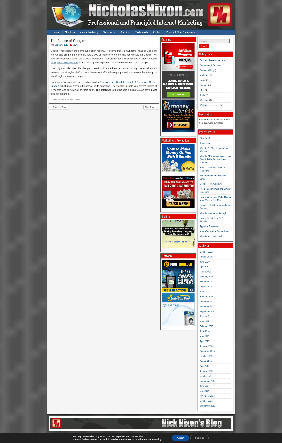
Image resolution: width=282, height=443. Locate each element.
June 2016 (205, 331)
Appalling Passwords (209, 226)
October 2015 (206, 356)
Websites (204, 100)
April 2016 (204, 341)
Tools (202, 95)
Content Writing (207, 70)
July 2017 (204, 316)
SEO (202, 90)
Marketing (204, 75)
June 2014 (205, 386)
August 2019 (206, 257)
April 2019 (204, 266)
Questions (125, 32)
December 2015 (207, 351)
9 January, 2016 (60, 45)
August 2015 (206, 361)
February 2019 (206, 276)
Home (56, 32)
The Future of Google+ (68, 40)
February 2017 (206, 326)
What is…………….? (209, 105)
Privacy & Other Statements (180, 32)
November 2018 (207, 281)
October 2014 (206, 376)
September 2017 (207, 311)
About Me (70, 32)
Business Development (211, 60)
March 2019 (205, 272)
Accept (180, 437)
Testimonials (141, 32)
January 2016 (206, 346)
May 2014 (204, 391)
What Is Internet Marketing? (213, 213)
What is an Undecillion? (211, 236)
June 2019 (205, 262)
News (75, 45)
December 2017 (207, 301)
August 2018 (206, 286)
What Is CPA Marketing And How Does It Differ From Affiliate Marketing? (215, 159)
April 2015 (204, 366)
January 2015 (206, 371)
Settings (199, 437)
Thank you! (205, 143)
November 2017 (207, 306)
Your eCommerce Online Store (214, 231)
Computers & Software (210, 65)
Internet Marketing (89, 32)
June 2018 (205, 291)
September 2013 (207, 406)
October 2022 (206, 252)
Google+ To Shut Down (211, 184)
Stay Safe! (205, 138)
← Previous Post (58, 107)
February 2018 (206, 296)
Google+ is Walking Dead (64, 62)
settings (158, 439)
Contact (157, 32)
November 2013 (207, 396)
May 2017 (204, 321)
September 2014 (207, 381)
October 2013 (206, 401)
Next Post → (151, 107)
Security (204, 85)
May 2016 (204, 336)
